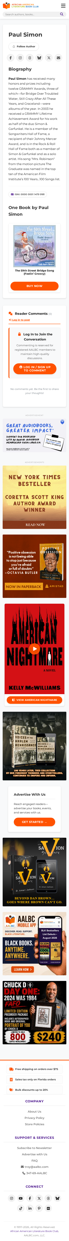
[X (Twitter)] (39, 1198)
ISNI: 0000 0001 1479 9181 (30, 194)
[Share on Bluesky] (39, 57)
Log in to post (21, 319)
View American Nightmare (36, 700)
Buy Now (35, 286)
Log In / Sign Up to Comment (37, 368)
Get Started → (34, 822)
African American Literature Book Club (34, 1231)
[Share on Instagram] (20, 57)
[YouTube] (20, 1198)
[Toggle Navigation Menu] (63, 6)
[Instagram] (11, 1198)
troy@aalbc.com (36, 1167)
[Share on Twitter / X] (49, 57)
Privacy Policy (34, 1118)
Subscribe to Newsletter (34, 1148)
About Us (34, 1111)
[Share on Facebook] (10, 57)
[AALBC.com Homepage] (21, 5)
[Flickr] (48, 1208)
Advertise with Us (34, 1154)
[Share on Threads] (29, 57)
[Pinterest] (39, 1208)
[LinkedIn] (29, 1208)
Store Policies (34, 1124)
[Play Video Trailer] (34, 649)
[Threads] (48, 1198)
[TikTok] (20, 1208)
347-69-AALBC (36, 1173)
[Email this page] (58, 57)
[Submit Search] (61, 14)
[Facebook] (29, 1198)
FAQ (34, 1160)
